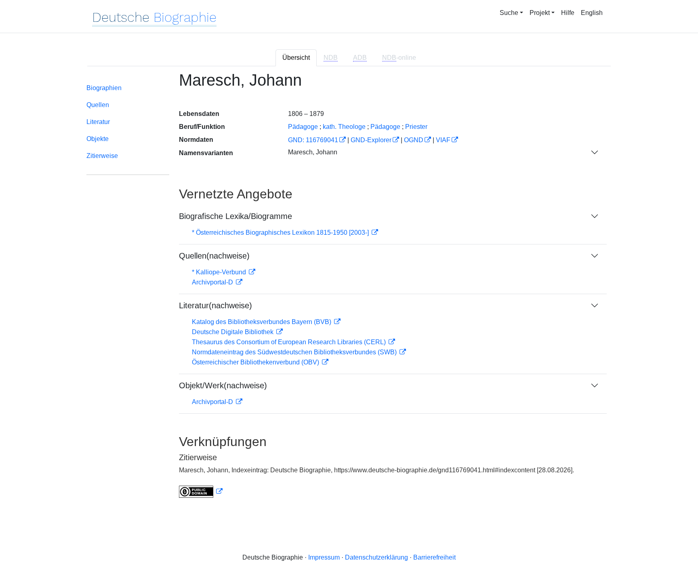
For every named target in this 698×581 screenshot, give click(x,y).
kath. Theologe (344, 126)
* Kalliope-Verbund (220, 272)
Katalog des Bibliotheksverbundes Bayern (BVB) (262, 321)
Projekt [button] (540, 12)
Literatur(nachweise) (215, 305)
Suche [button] (509, 12)
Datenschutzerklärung (376, 557)
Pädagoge (303, 126)
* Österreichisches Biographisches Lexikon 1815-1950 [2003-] (281, 232)
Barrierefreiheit (434, 557)
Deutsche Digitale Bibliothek (233, 331)
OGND (413, 140)
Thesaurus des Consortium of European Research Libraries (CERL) (289, 342)
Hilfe (567, 12)
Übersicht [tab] (296, 57)
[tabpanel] (349, 289)
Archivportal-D (213, 282)
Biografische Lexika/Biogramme (235, 216)
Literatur (98, 121)
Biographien (104, 87)
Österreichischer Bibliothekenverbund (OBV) (256, 362)
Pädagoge (385, 126)
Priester (416, 126)
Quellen (97, 104)
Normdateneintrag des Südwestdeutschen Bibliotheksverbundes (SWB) (295, 352)
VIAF (443, 140)
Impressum (324, 557)
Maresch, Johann (312, 152)
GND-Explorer (371, 140)
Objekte (97, 138)
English (592, 12)
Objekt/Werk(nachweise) (223, 385)
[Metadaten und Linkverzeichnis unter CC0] (201, 491)
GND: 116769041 (313, 140)
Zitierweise (102, 155)
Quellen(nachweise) (214, 255)
